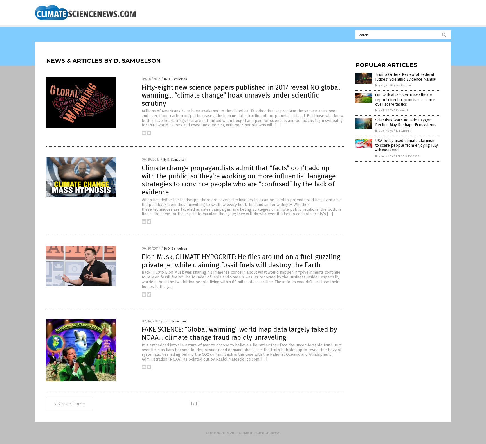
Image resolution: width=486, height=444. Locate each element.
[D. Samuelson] (85, 20)
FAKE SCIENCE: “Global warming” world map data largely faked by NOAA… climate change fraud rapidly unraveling (239, 333)
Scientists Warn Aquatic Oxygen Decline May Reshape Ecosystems (405, 122)
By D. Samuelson (175, 79)
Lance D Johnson (407, 156)
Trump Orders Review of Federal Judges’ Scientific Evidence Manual (405, 77)
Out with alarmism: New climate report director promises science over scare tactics (405, 100)
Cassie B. (402, 110)
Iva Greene (404, 85)
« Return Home (69, 403)
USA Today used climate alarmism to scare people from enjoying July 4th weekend (406, 145)
